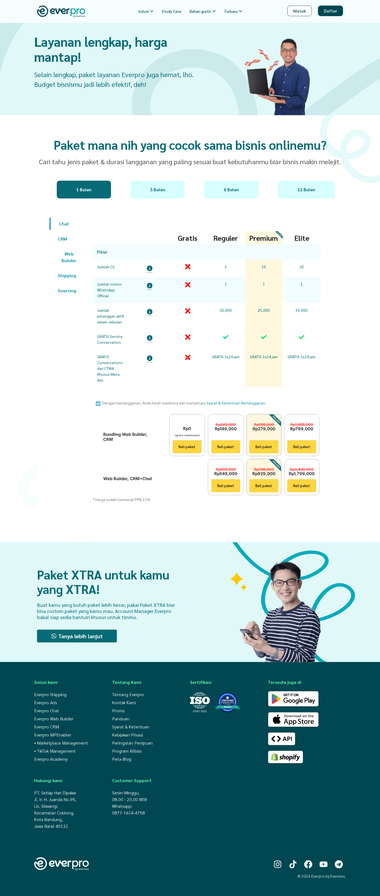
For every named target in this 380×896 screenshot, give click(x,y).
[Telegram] (339, 864)
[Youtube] (323, 864)
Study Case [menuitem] (171, 11)
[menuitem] (145, 11)
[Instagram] (278, 864)
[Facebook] (308, 864)
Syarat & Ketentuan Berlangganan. (236, 402)
